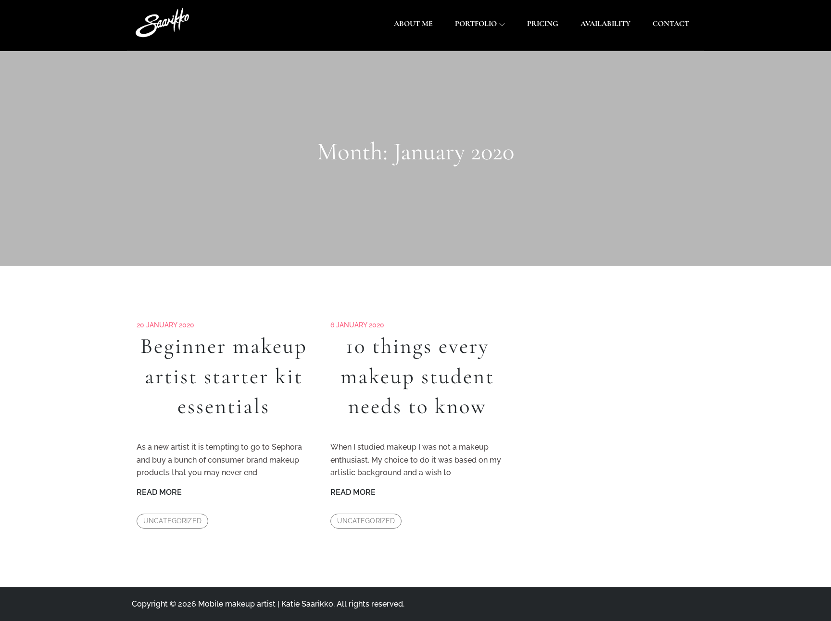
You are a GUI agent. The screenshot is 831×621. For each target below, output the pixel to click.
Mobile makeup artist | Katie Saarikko (265, 603)
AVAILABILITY (605, 23)
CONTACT (671, 23)
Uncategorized (172, 521)
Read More (159, 493)
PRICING (542, 23)
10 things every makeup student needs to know (417, 376)
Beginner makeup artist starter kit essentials (223, 376)
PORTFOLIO (476, 23)
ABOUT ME (413, 23)
